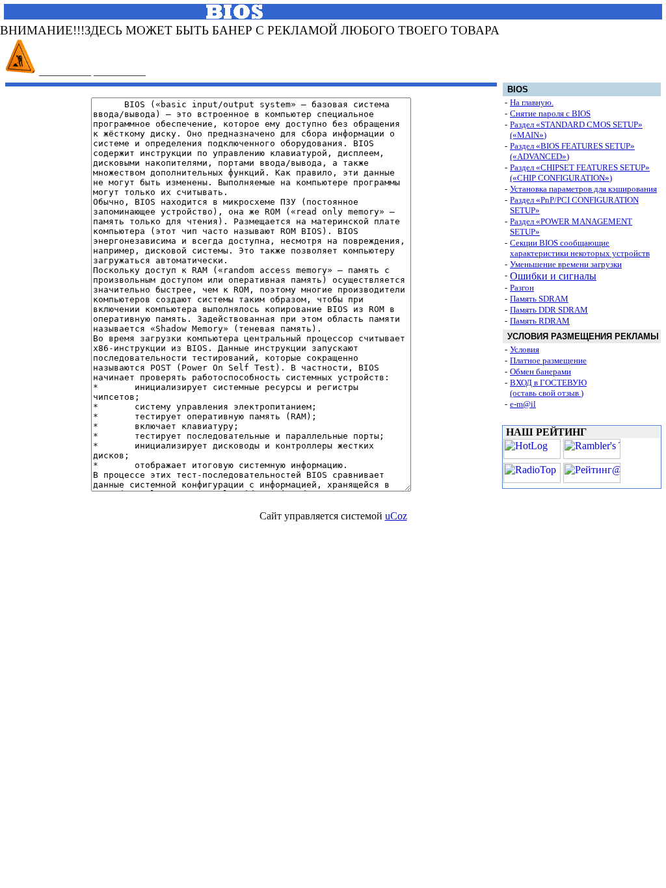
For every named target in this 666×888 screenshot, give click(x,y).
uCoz (396, 515)
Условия (524, 349)
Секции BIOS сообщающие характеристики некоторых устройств (580, 248)
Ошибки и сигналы (553, 275)
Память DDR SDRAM (549, 310)
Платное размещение (548, 360)
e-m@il (523, 404)
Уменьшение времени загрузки (566, 264)
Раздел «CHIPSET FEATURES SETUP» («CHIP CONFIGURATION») (580, 173)
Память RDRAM (540, 321)
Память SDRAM (539, 299)
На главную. (531, 102)
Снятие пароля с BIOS (550, 113)
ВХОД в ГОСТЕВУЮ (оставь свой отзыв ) (548, 388)
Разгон (522, 288)
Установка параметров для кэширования (583, 189)
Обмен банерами (540, 371)
